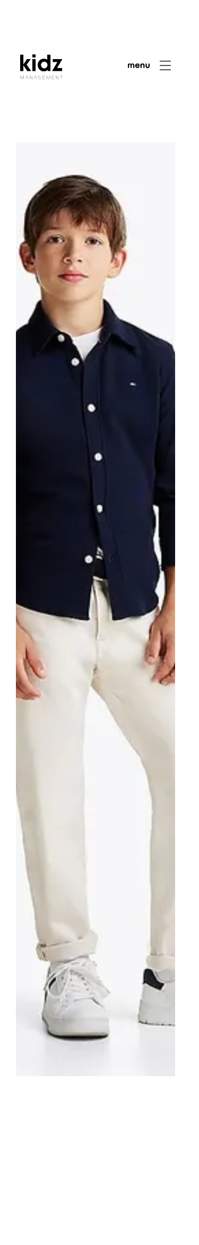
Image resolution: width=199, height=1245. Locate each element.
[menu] (149, 65)
